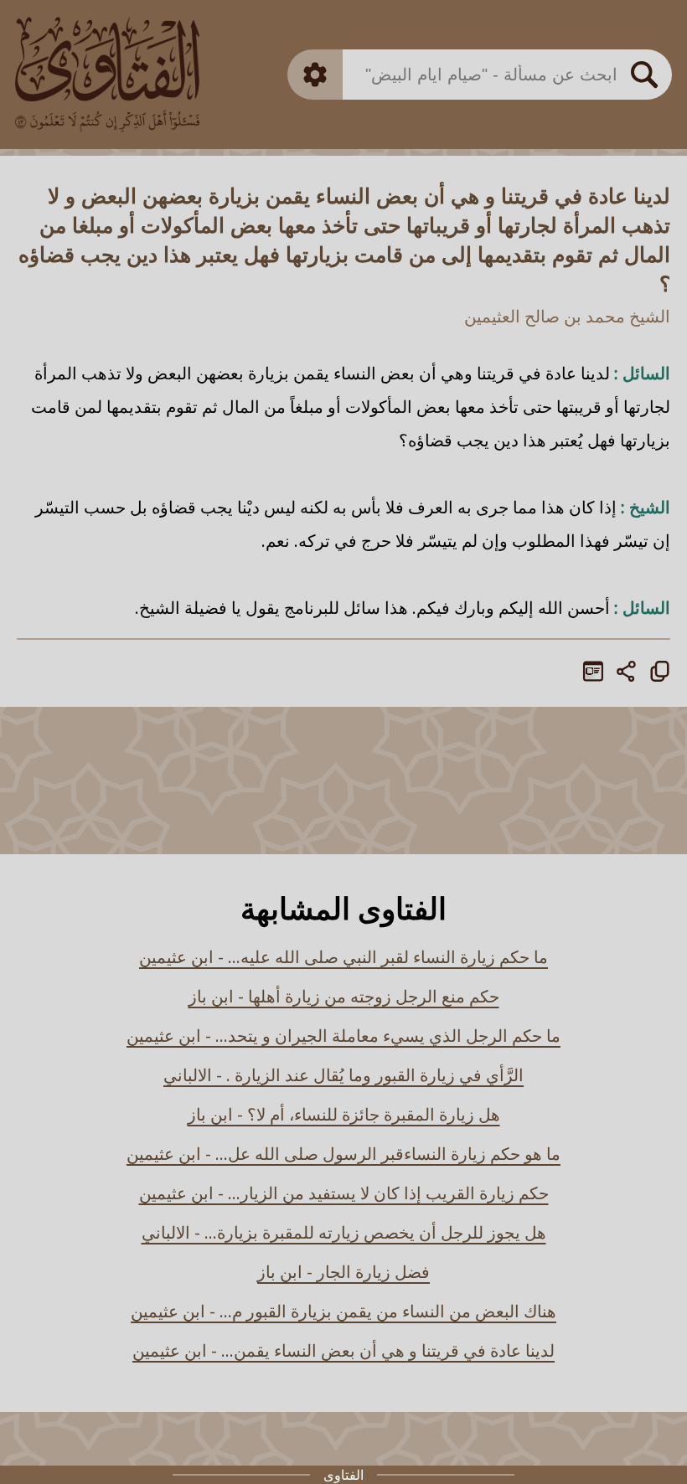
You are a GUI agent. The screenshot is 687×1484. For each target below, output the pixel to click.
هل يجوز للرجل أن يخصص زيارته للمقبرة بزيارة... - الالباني (344, 1232)
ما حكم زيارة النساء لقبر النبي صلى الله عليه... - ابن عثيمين (343, 957)
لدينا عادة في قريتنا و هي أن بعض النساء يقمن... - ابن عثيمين (343, 1350)
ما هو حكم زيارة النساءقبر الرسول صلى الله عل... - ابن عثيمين (343, 1153)
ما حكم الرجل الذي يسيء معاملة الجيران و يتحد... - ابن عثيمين (343, 1035)
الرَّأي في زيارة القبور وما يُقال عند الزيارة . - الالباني (343, 1075)
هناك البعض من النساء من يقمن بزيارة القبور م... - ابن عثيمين (343, 1311)
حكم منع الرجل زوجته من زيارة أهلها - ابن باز (344, 996)
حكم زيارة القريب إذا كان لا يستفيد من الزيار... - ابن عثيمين (344, 1193)
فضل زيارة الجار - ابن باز (343, 1271)
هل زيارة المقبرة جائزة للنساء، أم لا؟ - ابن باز (344, 1114)
